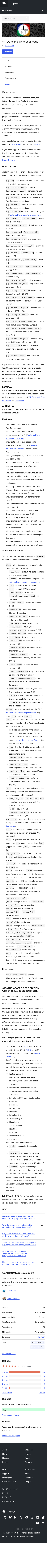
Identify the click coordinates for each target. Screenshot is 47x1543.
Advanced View (9, 1353)
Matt (5, 1493)
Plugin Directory (8, 10)
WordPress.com (10, 1489)
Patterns (28, 1462)
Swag (28, 1481)
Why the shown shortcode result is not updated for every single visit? (17, 1226)
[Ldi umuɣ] (43, 3)
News (4, 1454)
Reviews (8, 66)
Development (10, 78)
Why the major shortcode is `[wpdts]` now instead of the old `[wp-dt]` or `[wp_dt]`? (14, 1253)
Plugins (27, 1458)
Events (27, 1473)
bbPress (7, 1497)
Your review (7, 1392)
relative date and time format (27, 740)
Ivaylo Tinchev (13, 1298)
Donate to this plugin (11, 1435)
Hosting (5, 1458)
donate (37, 144)
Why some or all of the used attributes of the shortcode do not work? (18, 1235)
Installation (9, 72)
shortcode (40, 1342)
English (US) (40, 1337)
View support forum (10, 1415)
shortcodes (35, 1347)
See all (42, 1392)
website (29, 1050)
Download (8, 52)
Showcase (29, 1450)
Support (8, 84)
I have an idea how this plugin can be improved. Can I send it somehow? (18, 1263)
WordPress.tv (9, 1481)
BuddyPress (8, 1501)
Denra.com (9, 45)
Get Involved (30, 1469)
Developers (7, 1477)
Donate (29, 1477)
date (33, 1342)
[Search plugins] (26, 18)
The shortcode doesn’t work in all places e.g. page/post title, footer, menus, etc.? (19, 1243)
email (26, 1046)
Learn (4, 1469)
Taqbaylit (11, 1511)
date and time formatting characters (25, 215)
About (4, 1450)
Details (7, 60)
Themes (28, 1454)
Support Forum (8, 160)
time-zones (10, 826)
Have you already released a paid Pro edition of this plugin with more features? (19, 1217)
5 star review (15, 144)
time (42, 1347)
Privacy (5, 1462)
